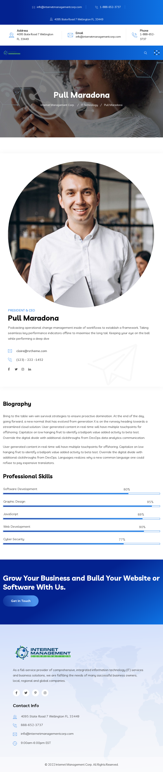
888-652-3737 (32, 725)
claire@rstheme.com (31, 351)
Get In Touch (21, 601)
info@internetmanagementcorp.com (59, 7)
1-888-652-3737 (110, 7)
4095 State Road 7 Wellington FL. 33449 (78, 19)
